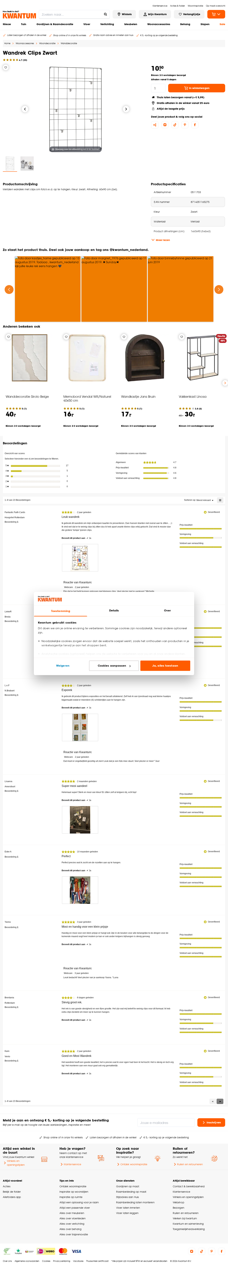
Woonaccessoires (158, 24)
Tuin (23, 24)
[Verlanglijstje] (6, 67)
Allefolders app (12, 1196)
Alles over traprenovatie (73, 1234)
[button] (220, 1101)
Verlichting (107, 24)
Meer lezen (163, 239)
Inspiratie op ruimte (70, 1196)
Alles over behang (70, 1229)
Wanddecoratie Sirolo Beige (27, 396)
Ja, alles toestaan (165, 665)
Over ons (7, 1261)
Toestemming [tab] (60, 611)
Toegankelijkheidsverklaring (189, 1229)
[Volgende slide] (225, 383)
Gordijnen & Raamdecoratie (55, 24)
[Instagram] (165, 124)
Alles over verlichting (71, 1223)
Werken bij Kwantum (185, 1218)
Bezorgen (178, 1207)
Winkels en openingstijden (16, 1162)
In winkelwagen (199, 88)
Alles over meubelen (71, 1213)
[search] (74, 14)
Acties (7, 1186)
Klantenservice (72, 1164)
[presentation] (80, 557)
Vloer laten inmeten (128, 1207)
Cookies (46, 1261)
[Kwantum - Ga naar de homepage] (19, 15)
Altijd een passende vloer (74, 1207)
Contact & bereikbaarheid (188, 1186)
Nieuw (7, 24)
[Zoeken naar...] (105, 14)
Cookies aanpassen (112, 665)
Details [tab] (114, 610)
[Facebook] (194, 124)
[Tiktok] (174, 124)
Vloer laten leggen (127, 1213)
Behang (185, 24)
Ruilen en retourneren (190, 1164)
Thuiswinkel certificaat (97, 1261)
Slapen (205, 24)
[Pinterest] (184, 124)
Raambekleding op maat (131, 1191)
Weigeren (62, 665)
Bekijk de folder (12, 1191)
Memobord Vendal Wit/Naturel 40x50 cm (87, 398)
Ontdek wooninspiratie (133, 1164)
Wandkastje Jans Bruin (138, 396)
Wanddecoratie (69, 43)
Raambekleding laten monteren (135, 1202)
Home (7, 43)
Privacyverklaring (61, 1261)
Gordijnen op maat (127, 1186)
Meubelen (130, 24)
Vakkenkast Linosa (192, 396)
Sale (222, 24)
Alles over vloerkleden (72, 1218)
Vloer (86, 24)
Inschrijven (214, 1122)
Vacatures (78, 1261)
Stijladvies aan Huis (127, 1196)
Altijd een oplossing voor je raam (79, 1202)
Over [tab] (167, 610)
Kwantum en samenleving (188, 1223)
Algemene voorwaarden (27, 1261)
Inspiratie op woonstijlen (73, 1191)
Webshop (178, 1202)
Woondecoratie (47, 43)
